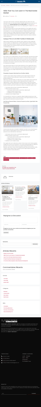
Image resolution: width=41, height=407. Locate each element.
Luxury (34, 158)
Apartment (6, 158)
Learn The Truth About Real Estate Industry (13, 257)
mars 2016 (6, 280)
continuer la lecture (5, 206)
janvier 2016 (6, 282)
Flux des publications (8, 308)
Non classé (6, 295)
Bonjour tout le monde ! (8, 253)
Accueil (4, 5)
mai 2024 (6, 278)
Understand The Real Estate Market (32, 198)
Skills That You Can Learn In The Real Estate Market (14, 255)
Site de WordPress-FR (8, 311)
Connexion (6, 306)
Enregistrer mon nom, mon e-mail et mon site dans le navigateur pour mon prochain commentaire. (19, 229)
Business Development (14, 158)
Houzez (29, 158)
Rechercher (5, 241)
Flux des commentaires (8, 309)
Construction (6, 293)
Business (7, 5)
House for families (23, 158)
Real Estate (6, 159)
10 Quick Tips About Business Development (12, 259)
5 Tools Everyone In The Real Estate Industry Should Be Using (20, 189)
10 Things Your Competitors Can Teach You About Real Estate (7, 198)
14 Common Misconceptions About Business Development (16, 260)
